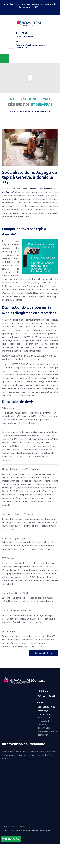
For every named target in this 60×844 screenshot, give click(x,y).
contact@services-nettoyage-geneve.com (31, 46)
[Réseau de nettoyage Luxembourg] (28, 11)
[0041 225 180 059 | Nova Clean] (30, 23)
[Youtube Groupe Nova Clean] (32, 11)
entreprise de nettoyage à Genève (30, 190)
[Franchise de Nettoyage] (18, 681)
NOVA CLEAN (19, 827)
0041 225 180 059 (24, 36)
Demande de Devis (43, 653)
